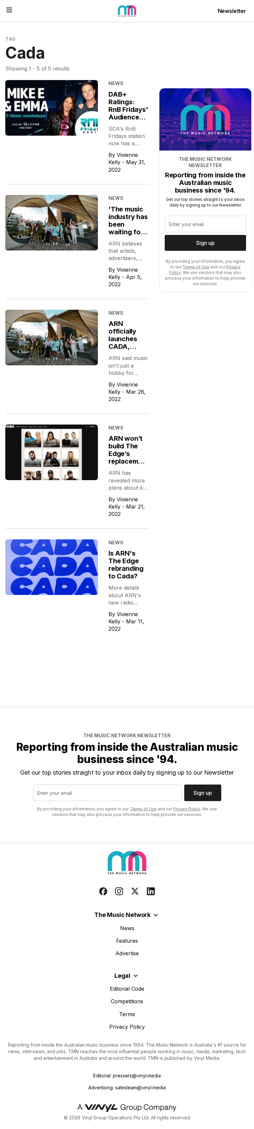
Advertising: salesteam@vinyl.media (126, 1087)
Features (127, 940)
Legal (122, 975)
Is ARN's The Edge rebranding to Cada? (126, 564)
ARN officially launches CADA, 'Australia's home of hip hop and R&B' (127, 350)
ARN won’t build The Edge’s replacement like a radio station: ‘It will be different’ (128, 465)
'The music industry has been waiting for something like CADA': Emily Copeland (128, 235)
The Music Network (122, 914)
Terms (127, 1014)
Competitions (127, 1001)
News (127, 928)
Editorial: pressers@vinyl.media (126, 1075)
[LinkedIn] (151, 891)
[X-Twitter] (135, 891)
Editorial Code (127, 988)
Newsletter (232, 11)
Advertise (127, 953)
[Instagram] (119, 891)
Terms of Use (196, 266)
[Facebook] (103, 891)
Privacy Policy (186, 808)
